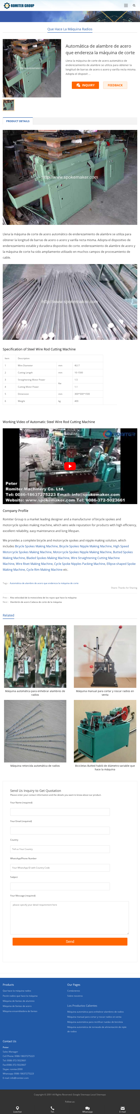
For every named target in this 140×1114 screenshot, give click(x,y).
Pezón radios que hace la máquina (20, 995)
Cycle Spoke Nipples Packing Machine (79, 564)
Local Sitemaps (98, 1094)
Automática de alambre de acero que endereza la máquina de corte (44, 583)
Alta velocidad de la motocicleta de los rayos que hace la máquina (43, 597)
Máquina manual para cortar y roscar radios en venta (105, 692)
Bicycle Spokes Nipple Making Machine (85, 546)
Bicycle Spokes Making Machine (36, 546)
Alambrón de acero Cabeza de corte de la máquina (36, 602)
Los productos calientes (82, 1005)
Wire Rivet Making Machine (34, 564)
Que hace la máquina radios (69, 29)
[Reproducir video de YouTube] (70, 466)
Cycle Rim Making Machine (44, 570)
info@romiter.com (19, 1078)
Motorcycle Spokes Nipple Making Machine (82, 552)
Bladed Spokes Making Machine (47, 558)
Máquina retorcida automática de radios (35, 765)
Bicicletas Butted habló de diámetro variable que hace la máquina (105, 767)
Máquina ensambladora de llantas (20, 1011)
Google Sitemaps (81, 1094)
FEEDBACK (115, 85)
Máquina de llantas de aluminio (18, 1000)
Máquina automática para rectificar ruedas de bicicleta (95, 1021)
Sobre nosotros (75, 995)
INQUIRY (88, 85)
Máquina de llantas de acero (17, 1006)
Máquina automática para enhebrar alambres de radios (35, 692)
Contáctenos (73, 990)
